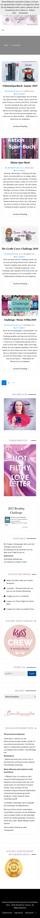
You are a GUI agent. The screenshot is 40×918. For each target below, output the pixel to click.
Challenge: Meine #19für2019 (20, 319)
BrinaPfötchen (13, 91)
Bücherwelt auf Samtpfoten (18, 517)
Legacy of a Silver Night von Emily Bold (20, 602)
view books (25, 527)
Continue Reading (20, 126)
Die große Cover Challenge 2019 (20, 248)
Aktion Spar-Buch (20, 162)
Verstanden (23, 13)
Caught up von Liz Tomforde (18, 596)
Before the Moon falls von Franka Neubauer (20, 582)
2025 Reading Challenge (16, 510)
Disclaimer (29, 913)
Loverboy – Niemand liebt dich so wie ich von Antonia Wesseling (20, 589)
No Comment (20, 94)
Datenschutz (7, 913)
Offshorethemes (20, 908)
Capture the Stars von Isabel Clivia (20, 609)
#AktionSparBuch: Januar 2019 (20, 85)
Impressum (18, 913)
